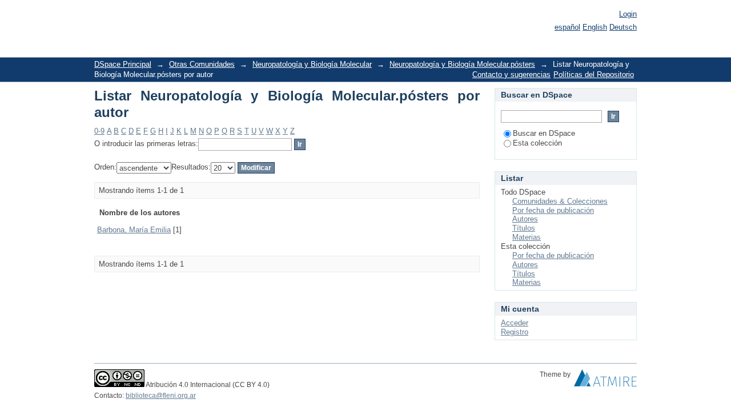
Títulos (523, 228)
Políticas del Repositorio (593, 74)
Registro (514, 332)
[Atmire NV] (605, 381)
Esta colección (537, 143)
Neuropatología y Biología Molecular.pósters (462, 64)
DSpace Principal (122, 64)
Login (628, 14)
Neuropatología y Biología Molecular (312, 64)
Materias (526, 237)
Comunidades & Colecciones (560, 201)
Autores (525, 219)
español (567, 27)
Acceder (514, 323)
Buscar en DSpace (544, 133)
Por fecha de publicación (553, 210)
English (595, 27)
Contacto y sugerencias (511, 74)
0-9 (99, 131)
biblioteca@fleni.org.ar (161, 396)
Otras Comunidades (202, 64)
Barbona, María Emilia (134, 229)
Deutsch (623, 27)
